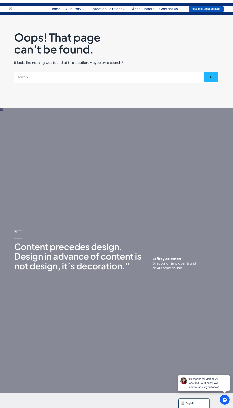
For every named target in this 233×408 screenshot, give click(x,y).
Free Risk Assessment (206, 9)
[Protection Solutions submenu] (124, 9)
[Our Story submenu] (83, 9)
